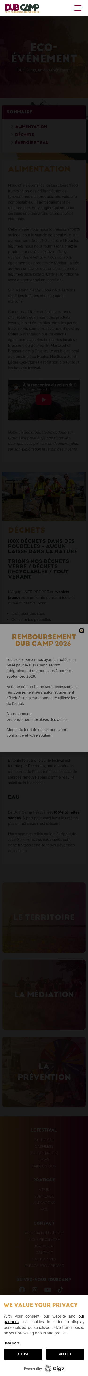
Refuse (23, 1354)
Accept (65, 1354)
